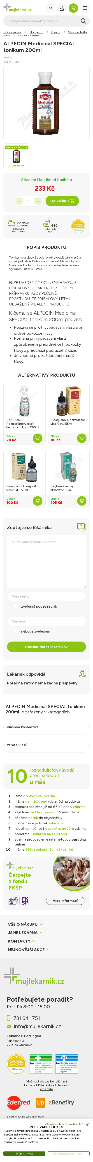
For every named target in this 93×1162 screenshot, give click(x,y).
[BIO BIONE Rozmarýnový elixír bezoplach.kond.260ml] (24, 401)
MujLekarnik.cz (12, 32)
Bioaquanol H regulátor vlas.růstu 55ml (23, 488)
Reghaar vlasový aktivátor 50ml (62, 488)
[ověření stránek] (41, 1064)
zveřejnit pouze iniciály (39, 606)
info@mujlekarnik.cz (37, 1026)
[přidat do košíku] (37, 438)
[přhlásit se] (62, 8)
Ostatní (55, 32)
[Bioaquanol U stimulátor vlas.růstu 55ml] (69, 401)
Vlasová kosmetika (29, 35)
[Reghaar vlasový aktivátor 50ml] (69, 467)
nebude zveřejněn (35, 631)
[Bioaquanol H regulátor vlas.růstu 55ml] (24, 467)
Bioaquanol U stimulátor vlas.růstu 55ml (68, 422)
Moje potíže (36, 32)
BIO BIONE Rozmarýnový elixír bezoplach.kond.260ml (22, 423)
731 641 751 (26, 1018)
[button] (85, 8)
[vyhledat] (83, 21)
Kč (51, 8)
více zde (46, 1089)
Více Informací (65, 901)
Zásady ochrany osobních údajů (67, 1124)
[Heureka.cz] (16, 1064)
